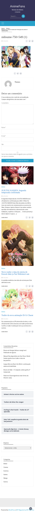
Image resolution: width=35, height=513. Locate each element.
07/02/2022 (5, 319)
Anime (3, 312)
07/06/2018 (5, 41)
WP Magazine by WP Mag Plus (25, 510)
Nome (3, 127)
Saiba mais (4, 331)
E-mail (3, 136)
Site (2, 144)
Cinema (6, 467)
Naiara (17, 82)
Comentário (5, 103)
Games (6, 474)
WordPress (12, 510)
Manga (5, 478)
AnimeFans (17, 6)
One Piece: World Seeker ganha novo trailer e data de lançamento (17, 358)
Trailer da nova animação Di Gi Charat (17, 315)
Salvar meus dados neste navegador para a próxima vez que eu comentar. (16, 155)
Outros (6, 482)
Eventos (6, 471)
